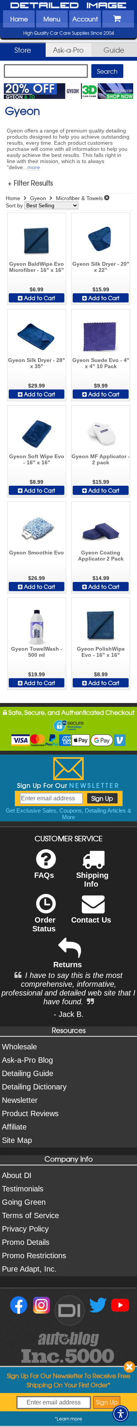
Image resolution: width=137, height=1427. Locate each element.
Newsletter (20, 1100)
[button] (120, 1413)
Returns (67, 964)
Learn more (69, 1418)
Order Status (44, 924)
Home (19, 18)
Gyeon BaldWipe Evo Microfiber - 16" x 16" (36, 267)
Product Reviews (30, 1113)
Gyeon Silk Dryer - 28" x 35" (36, 363)
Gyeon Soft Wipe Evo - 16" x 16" (36, 459)
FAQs (44, 875)
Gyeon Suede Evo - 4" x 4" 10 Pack (100, 363)
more (33, 167)
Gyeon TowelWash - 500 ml (36, 652)
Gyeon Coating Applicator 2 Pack (101, 555)
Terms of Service (30, 1215)
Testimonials (22, 1189)
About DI (17, 1175)
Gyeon (38, 198)
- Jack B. (69, 1014)
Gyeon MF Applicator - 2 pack (101, 459)
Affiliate (14, 1127)
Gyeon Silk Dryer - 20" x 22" (100, 267)
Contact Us (91, 920)
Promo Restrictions (34, 1255)
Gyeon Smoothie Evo (36, 552)
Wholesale (19, 1046)
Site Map (17, 1140)
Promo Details (25, 1242)
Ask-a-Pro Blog (27, 1060)
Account (85, 18)
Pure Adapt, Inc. (29, 1269)
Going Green (24, 1202)
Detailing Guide (27, 1073)
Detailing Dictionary (34, 1087)
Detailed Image (68, 5)
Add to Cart (38, 298)
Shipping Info (92, 879)
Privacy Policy (25, 1229)
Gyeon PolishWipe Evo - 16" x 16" (101, 652)
